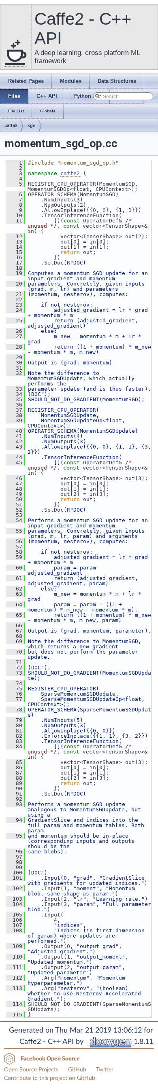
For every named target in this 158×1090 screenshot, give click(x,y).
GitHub (77, 1070)
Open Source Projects (31, 1070)
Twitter (104, 1070)
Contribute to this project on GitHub (49, 1078)
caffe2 (10, 125)
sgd (32, 125)
